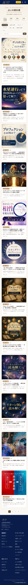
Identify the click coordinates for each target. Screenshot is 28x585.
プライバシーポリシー (20, 570)
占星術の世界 (12, 25)
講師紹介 (4, 564)
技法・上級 (12, 27)
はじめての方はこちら (21, 582)
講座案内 (4, 536)
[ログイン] (22, 2)
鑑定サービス (18, 541)
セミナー (4, 538)
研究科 (3, 544)
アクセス (4, 567)
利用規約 (17, 573)
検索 (25, 33)
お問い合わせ (18, 564)
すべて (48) (4, 25)
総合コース (4, 541)
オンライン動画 (19, 549)
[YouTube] (6, 529)
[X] (4, 529)
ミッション (4, 562)
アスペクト (5, 27)
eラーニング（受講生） (7, 547)
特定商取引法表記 (19, 567)
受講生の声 (4, 570)
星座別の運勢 (19, 27)
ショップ (17, 555)
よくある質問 (18, 562)
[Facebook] (2, 529)
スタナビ (18, 2)
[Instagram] (7, 529)
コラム (4, 30)
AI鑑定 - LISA (18, 538)
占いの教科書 (18, 552)
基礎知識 (17, 547)
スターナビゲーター (20, 536)
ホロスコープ (20, 25)
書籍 (16, 544)
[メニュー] (25, 2)
